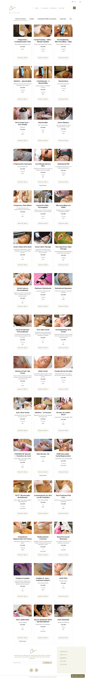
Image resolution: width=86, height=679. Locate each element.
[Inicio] (10, 13)
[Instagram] (31, 670)
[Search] (74, 8)
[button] (80, 1)
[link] (20, 19)
